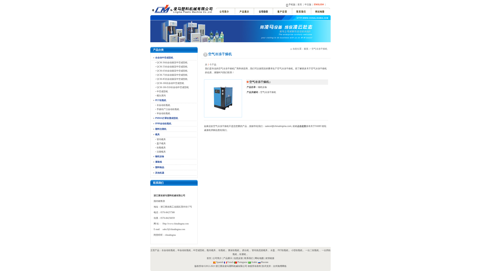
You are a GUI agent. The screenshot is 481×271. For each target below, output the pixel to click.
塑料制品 (159, 167)
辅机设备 (159, 156)
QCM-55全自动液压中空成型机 (172, 66)
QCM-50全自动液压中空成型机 (172, 62)
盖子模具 (161, 143)
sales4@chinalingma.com (278, 126)
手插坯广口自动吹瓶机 (168, 109)
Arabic (254, 262)
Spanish (219, 262)
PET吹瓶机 (160, 100)
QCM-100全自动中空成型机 (170, 83)
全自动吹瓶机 (163, 105)
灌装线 (158, 162)
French (230, 262)
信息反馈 (238, 258)
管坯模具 (161, 139)
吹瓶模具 (161, 147)
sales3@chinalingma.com (174, 229)
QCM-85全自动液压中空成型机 (172, 79)
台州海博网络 (280, 266)
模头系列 (161, 95)
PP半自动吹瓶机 (163, 123)
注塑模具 (161, 151)
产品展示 (227, 258)
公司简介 (217, 258)
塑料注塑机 (160, 129)
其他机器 (159, 172)
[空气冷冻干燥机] (223, 116)
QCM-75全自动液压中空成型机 (172, 75)
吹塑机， (243, 254)
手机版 (292, 4)
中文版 (307, 4)
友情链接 (269, 258)
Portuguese (242, 262)
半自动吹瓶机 (163, 113)
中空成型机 (162, 91)
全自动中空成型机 (164, 57)
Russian (264, 262)
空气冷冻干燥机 (268, 92)
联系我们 (248, 258)
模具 (157, 134)
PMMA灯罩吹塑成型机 (166, 118)
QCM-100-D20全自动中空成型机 (173, 87)
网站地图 (259, 258)
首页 (299, 4)
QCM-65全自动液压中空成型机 (172, 70)
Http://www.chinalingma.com (176, 223)
